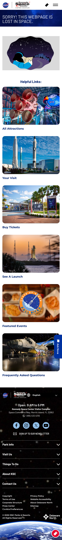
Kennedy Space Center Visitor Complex (31, 409)
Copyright (7, 496)
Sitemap (34, 506)
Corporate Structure (12, 503)
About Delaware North (41, 503)
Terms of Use (8, 499)
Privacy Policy (37, 496)
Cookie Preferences (12, 509)
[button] (55, 5)
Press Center (8, 506)
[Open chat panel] (58, 346)
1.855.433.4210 (33, 415)
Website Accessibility (40, 499)
